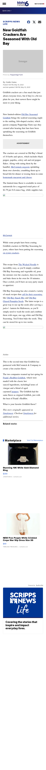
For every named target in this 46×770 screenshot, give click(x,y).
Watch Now (39, 4)
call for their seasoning (32, 294)
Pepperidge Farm (16, 75)
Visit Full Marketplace (35, 440)
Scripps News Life (11, 22)
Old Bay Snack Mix (16, 297)
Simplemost (8, 413)
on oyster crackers (11, 252)
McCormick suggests (20, 166)
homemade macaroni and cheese (17, 177)
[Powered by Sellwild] (39, 585)
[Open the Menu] (4, 4)
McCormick (7, 235)
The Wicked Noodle (27, 264)
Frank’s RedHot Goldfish (14, 377)
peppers (15, 391)
